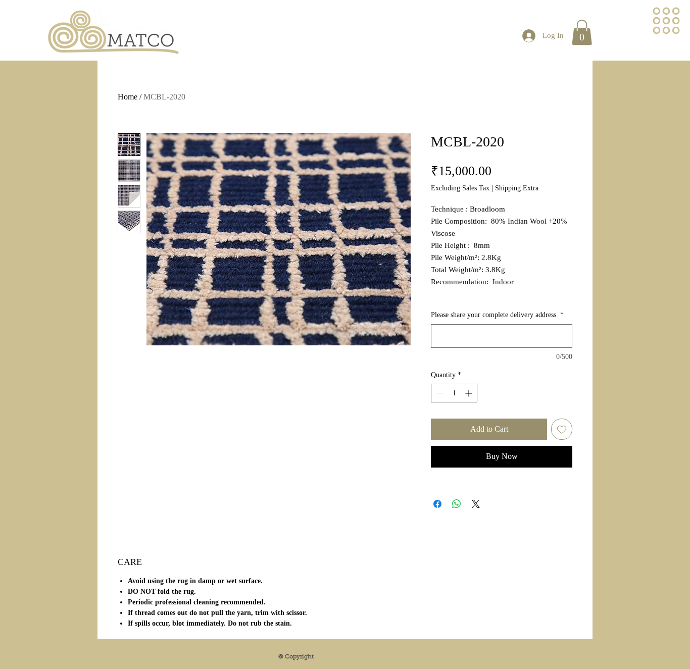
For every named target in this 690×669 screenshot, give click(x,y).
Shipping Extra (516, 188)
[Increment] (469, 393)
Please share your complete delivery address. (497, 315)
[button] (666, 21)
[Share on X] (476, 504)
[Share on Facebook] (437, 504)
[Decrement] (438, 393)
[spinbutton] (454, 393)
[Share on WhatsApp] (457, 504)
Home (127, 96)
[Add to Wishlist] (561, 429)
